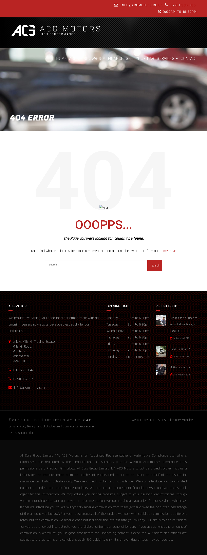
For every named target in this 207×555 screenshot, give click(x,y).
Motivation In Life (180, 367)
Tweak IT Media (141, 420)
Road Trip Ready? (180, 349)
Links (12, 426)
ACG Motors (28, 420)
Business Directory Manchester (177, 420)
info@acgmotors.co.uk (142, 5)
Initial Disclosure (48, 426)
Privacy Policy (26, 426)
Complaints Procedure (78, 426)
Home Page (168, 250)
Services (165, 58)
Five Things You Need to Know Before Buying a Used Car (183, 324)
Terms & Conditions (22, 432)
